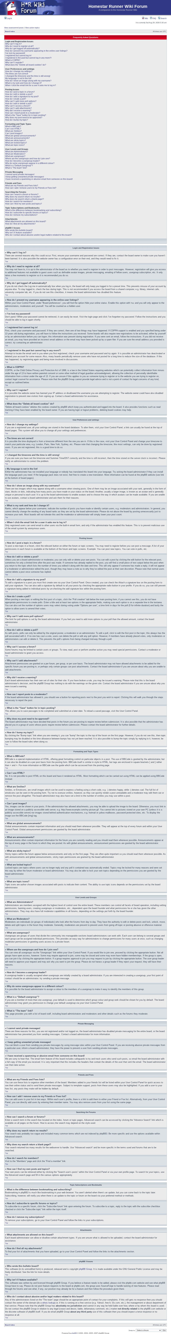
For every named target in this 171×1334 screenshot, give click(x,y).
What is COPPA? (12, 60)
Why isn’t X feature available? (18, 232)
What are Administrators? (16, 151)
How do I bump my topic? (16, 120)
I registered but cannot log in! (18, 55)
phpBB (74, 1333)
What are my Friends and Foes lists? (21, 185)
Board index (10, 31)
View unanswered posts (14, 28)
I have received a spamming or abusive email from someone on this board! (39, 179)
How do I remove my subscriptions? (21, 215)
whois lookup (48, 1302)
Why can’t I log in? (13, 44)
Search (163, 18)
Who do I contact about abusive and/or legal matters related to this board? (38, 235)
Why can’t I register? (14, 62)
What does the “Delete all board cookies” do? (25, 65)
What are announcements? (17, 138)
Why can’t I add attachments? (18, 108)
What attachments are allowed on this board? (25, 221)
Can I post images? (14, 133)
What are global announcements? (20, 136)
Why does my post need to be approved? (23, 117)
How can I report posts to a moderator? (22, 113)
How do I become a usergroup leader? (22, 161)
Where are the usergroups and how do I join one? (27, 158)
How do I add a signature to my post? (22, 96)
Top (6, 261)
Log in (9, 18)
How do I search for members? (19, 201)
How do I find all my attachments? (20, 224)
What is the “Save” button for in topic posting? (25, 115)
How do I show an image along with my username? (28, 81)
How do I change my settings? (18, 71)
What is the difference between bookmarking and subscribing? (33, 210)
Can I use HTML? (13, 129)
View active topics (32, 28)
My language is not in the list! (18, 78)
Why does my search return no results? (22, 197)
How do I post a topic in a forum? (20, 92)
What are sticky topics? (15, 140)
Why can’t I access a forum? (17, 106)
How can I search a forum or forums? (21, 194)
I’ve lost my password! (15, 53)
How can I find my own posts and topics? (23, 204)
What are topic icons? (15, 145)
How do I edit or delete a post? (19, 94)
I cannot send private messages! (19, 174)
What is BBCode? (13, 126)
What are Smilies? (13, 131)
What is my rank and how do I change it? (23, 83)
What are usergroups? (15, 156)
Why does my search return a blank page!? (24, 199)
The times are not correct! (16, 74)
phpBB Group (85, 1269)
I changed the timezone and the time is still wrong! (27, 76)
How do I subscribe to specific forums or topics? (26, 212)
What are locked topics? (16, 143)
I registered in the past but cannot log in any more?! (28, 58)
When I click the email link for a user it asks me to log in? (30, 85)
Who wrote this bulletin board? (19, 230)
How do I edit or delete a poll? (18, 103)
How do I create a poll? (15, 99)
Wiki (146, 18)
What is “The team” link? (16, 168)
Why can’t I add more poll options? (20, 101)
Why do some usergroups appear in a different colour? (29, 163)
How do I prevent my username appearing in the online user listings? (36, 51)
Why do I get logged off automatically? (22, 48)
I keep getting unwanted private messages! (24, 177)
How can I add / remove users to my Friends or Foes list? (30, 188)
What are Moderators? (15, 154)
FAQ (154, 18)
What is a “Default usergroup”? (19, 165)
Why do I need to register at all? (19, 46)
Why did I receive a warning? (18, 110)
